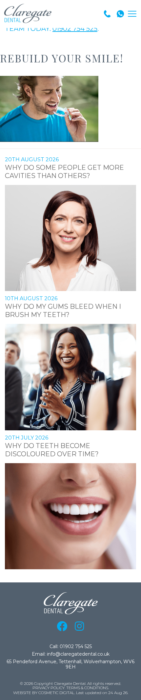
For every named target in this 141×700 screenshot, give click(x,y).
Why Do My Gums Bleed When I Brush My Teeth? (63, 311)
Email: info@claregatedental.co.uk (71, 654)
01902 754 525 (74, 29)
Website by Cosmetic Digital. (44, 692)
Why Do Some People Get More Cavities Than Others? (64, 172)
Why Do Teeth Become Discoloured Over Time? (52, 450)
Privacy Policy (48, 688)
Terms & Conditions (87, 688)
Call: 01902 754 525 (71, 646)
